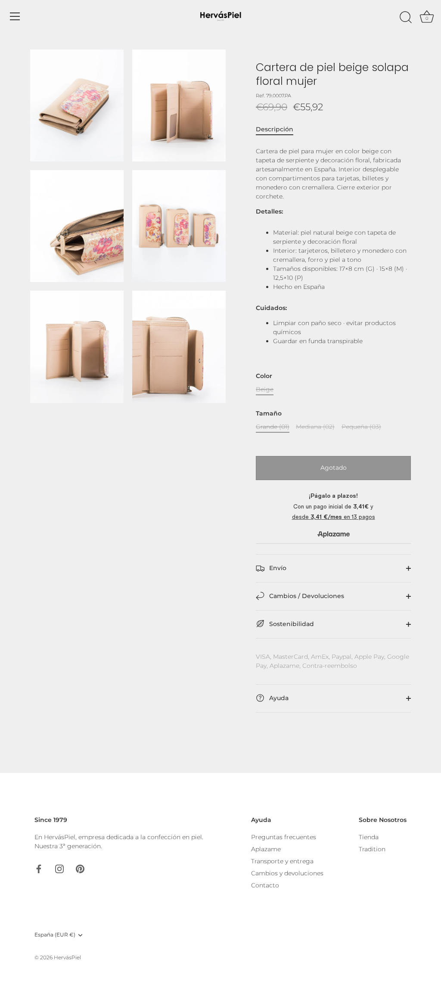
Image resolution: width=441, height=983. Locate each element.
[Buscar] (405, 17)
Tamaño (269, 413)
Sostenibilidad (290, 624)
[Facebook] (38, 868)
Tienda (369, 837)
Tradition (372, 849)
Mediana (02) (315, 427)
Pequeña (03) (361, 427)
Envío (276, 568)
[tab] (279, 129)
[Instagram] (59, 868)
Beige (264, 389)
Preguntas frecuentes (283, 837)
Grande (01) (272, 427)
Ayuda (278, 698)
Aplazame (266, 849)
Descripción (274, 129)
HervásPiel (67, 957)
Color (264, 376)
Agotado (333, 467)
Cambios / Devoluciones (305, 596)
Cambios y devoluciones (287, 873)
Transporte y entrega (282, 861)
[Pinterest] (80, 868)
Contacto (265, 885)
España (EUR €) (54, 935)
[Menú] (15, 16)
